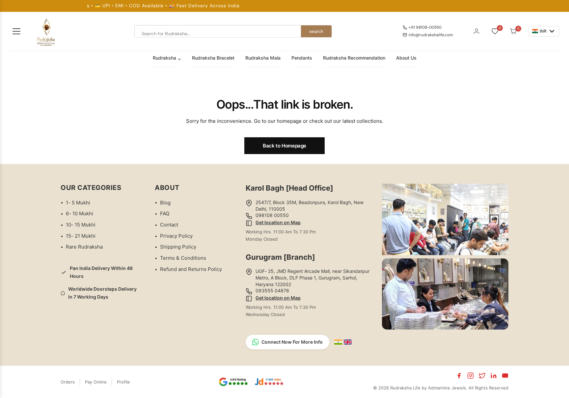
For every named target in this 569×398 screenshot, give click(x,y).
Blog (165, 202)
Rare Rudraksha (84, 247)
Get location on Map (278, 222)
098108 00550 (272, 215)
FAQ (164, 213)
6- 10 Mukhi (79, 213)
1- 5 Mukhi (78, 202)
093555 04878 (272, 290)
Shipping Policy (178, 247)
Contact (169, 225)
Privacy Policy (176, 236)
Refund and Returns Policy (191, 269)
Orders (68, 382)
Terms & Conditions (183, 258)
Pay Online (96, 382)
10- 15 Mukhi (80, 225)
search (316, 31)
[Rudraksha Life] (46, 31)
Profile (123, 382)
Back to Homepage (284, 146)
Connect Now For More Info (292, 342)
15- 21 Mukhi (80, 236)
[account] (476, 31)
